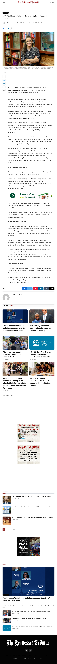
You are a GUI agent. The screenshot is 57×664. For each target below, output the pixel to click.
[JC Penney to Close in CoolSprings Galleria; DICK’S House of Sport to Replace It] (7, 521)
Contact (48, 655)
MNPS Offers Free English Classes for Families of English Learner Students (40, 354)
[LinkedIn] (4, 83)
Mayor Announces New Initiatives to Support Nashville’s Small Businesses (31, 496)
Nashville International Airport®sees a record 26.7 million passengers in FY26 (32, 507)
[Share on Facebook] (4, 28)
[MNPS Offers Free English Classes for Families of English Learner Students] (41, 343)
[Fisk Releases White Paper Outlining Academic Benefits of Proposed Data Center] (15, 316)
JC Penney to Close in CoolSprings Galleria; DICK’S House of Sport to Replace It (33, 517)
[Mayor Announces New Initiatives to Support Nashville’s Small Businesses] (7, 500)
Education (5, 12)
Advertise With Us (38, 655)
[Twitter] (4, 80)
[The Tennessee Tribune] (28, 2)
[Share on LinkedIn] (8, 28)
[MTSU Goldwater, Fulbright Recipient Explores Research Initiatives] (28, 49)
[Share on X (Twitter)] (6, 28)
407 (14, 529)
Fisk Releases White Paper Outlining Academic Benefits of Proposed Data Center (14, 328)
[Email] (4, 90)
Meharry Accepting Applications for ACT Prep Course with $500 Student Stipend (40, 382)
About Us (8, 655)
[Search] (53, 2)
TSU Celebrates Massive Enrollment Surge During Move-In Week (12, 354)
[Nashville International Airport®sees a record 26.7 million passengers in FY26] (7, 510)
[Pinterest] (4, 86)
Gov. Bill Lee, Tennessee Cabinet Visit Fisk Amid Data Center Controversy (40, 328)
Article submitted (11, 22)
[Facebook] (4, 76)
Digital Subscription (19, 655)
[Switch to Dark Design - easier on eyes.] (51, 2)
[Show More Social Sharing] (11, 28)
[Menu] (4, 2)
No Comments (43, 22)
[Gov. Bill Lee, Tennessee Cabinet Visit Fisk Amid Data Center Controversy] (41, 316)
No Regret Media (40, 658)
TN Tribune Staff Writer (9, 603)
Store (29, 655)
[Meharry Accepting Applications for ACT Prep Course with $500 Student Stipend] (41, 369)
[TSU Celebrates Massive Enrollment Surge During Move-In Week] (15, 343)
